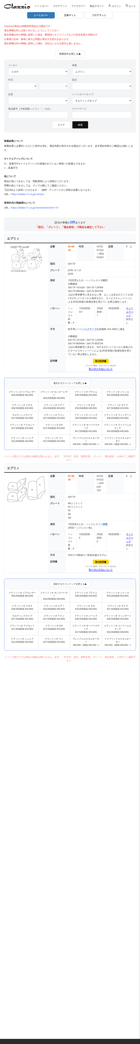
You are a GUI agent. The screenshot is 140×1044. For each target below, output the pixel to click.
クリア (61, 124)
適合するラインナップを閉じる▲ (70, 383)
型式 (74, 79)
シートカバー (41, 6)
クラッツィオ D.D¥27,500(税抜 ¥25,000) (54, 426)
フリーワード (79, 108)
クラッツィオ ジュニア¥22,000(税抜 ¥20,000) (22, 439)
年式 (10, 79)
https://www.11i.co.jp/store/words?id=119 (34, 207)
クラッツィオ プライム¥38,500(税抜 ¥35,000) (86, 393)
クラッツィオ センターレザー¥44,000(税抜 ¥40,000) (54, 394)
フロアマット (60, 6)
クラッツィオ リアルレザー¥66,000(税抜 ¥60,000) (22, 393)
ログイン (116, 6)
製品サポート (97, 6)
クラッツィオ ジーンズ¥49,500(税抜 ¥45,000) (86, 416)
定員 (10, 94)
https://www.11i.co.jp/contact (27, 194)
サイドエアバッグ (129, 312)
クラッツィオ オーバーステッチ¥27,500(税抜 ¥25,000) (86, 427)
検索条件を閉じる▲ (70, 53)
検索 (80, 124)
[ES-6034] (26, 259)
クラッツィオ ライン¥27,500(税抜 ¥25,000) (54, 416)
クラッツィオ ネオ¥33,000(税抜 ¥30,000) (86, 406)
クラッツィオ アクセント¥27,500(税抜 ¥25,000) (22, 426)
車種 (74, 65)
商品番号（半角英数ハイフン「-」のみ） (30, 108)
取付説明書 (100, 361)
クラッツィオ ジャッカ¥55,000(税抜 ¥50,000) (117, 393)
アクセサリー (78, 6)
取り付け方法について (101, 368)
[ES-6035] (26, 489)
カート (132, 6)
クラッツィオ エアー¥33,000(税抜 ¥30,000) (54, 406)
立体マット (70, 15)
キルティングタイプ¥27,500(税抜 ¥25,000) (22, 416)
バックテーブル (90, 329)
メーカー (13, 65)
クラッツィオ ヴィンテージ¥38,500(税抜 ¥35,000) (117, 416)
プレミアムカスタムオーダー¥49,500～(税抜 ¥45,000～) (86, 441)
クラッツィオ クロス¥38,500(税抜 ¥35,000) (22, 406)
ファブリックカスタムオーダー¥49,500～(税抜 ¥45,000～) (117, 441)
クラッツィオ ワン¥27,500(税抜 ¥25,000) (54, 439)
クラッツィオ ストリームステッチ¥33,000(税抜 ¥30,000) (117, 427)
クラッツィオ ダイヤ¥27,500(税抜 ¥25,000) (118, 406)
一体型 (104, 524)
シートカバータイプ (83, 94)
